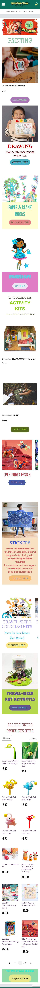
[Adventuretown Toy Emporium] (20, 4)
